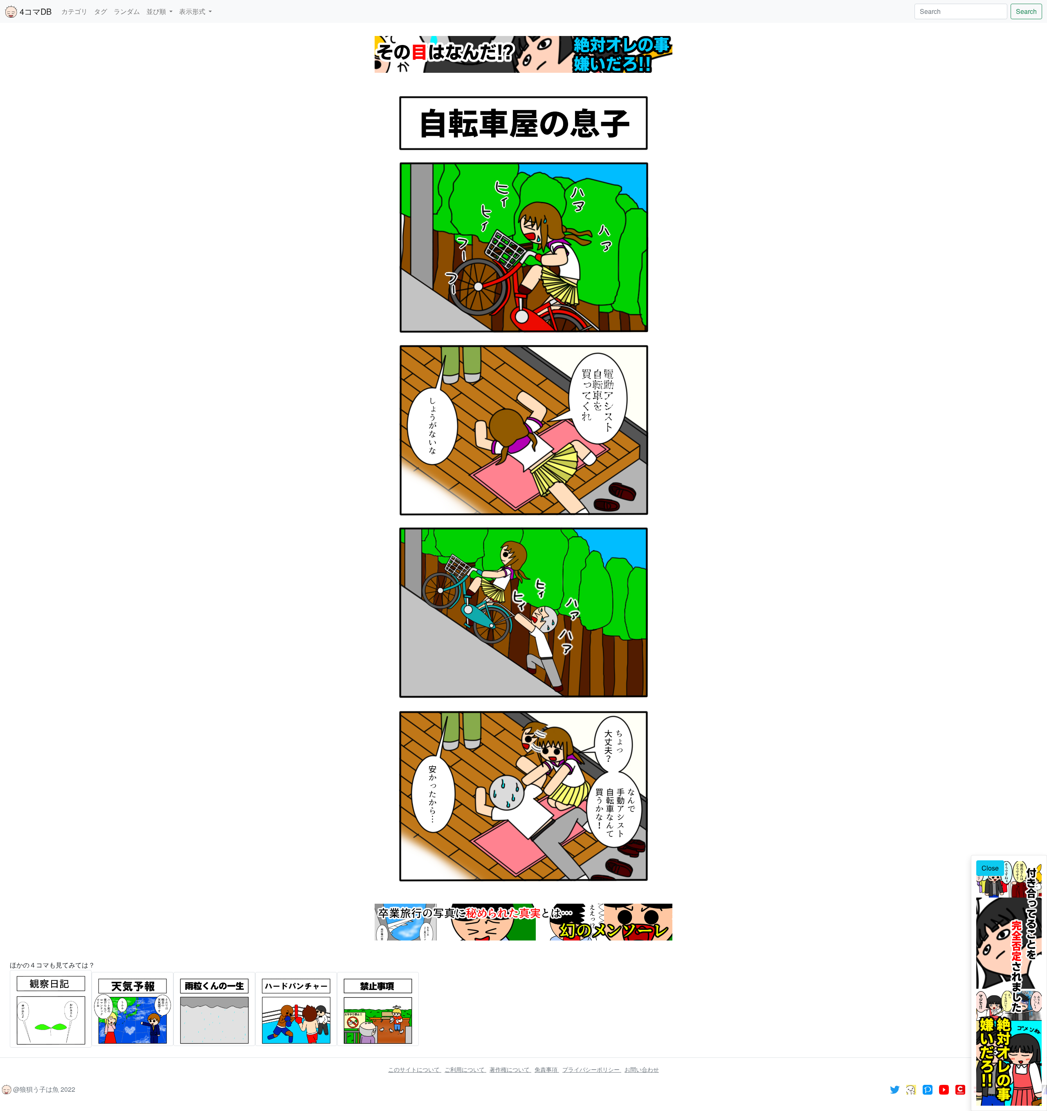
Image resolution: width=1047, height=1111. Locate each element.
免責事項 (547, 1069)
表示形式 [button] (193, 11)
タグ (100, 11)
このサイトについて (414, 1069)
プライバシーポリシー (591, 1069)
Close (990, 868)
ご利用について (465, 1069)
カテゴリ (74, 11)
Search (1026, 11)
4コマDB (34, 11)
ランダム (127, 11)
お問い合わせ (642, 1069)
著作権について (510, 1069)
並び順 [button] (157, 11)
